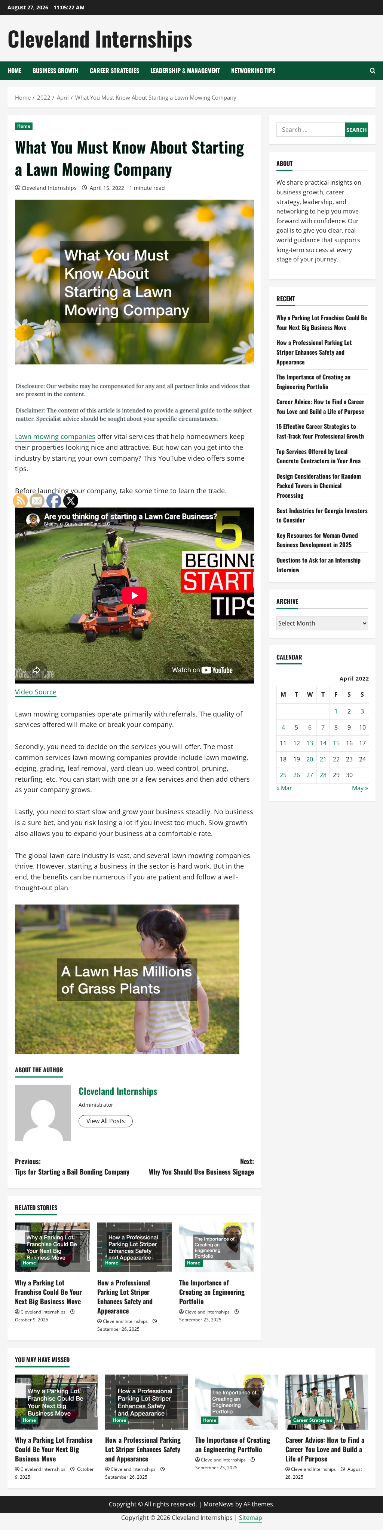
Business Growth (56, 70)
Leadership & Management (185, 70)
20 (309, 759)
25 (283, 775)
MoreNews (218, 1504)
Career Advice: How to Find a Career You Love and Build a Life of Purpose (320, 406)
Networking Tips (253, 70)
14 (323, 743)
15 (336, 743)
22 (336, 759)
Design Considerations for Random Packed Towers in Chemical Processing (318, 486)
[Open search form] (373, 70)
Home (14, 70)
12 (296, 743)
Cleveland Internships (99, 38)
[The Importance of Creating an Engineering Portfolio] (216, 1247)
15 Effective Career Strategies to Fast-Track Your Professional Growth (320, 431)
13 (309, 743)
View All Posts (105, 1121)
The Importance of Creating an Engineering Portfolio (212, 1292)
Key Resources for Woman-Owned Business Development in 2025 (317, 540)
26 (296, 775)
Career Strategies (114, 70)
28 (323, 775)
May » (360, 788)
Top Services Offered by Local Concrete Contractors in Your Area (318, 456)
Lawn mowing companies (55, 436)
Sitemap (250, 1518)
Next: (201, 1166)
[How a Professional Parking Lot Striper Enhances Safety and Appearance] (134, 1247)
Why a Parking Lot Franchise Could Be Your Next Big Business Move (321, 322)
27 (309, 775)
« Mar (284, 788)
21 (323, 759)
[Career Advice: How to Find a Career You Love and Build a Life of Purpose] (326, 1402)
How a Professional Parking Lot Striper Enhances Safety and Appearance (125, 1297)
